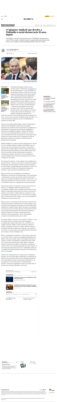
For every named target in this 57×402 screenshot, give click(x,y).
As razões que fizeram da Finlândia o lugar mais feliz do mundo (4, 97)
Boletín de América (6, 364)
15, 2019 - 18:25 (12, 50)
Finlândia (31, 89)
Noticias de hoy (3, 399)
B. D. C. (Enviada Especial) (13, 49)
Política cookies (16, 398)
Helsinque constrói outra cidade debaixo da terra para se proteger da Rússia (5, 109)
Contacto (2, 398)
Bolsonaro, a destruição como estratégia (49, 99)
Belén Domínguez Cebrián (18, 280)
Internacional (8, 25)
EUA (55, 25)
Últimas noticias (46, 96)
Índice (43, 398)
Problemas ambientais (26, 294)
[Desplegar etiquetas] (36, 294)
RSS (41, 398)
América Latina (37, 25)
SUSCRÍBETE (47, 16)
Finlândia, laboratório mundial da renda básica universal (25, 278)
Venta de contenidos (7, 398)
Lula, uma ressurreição (50, 101)
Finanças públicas (9, 294)
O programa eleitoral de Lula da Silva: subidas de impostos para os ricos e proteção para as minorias (49, 105)
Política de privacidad (22, 398)
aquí (30, 299)
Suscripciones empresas (37, 398)
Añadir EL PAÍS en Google (33, 53)
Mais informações (9, 299)
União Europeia (15, 294)
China (53, 25)
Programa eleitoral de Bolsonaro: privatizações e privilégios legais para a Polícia (49, 110)
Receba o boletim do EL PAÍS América (13, 271)
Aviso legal (11, 398)
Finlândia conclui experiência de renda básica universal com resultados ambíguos (25, 286)
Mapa (26, 398)
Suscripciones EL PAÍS (30, 398)
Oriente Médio (49, 25)
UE (12, 249)
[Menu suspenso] (2, 19)
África (41, 25)
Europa (44, 25)
